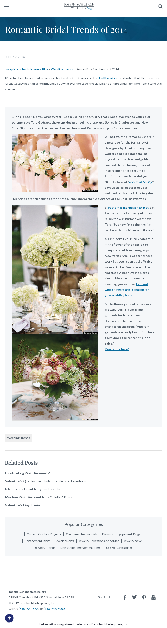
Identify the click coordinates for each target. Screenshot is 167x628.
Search (160, 6)
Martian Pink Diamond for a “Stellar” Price (38, 497)
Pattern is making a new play (128, 207)
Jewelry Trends (45, 547)
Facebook (125, 597)
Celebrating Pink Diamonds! (27, 473)
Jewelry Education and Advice (99, 541)
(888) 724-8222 (29, 608)
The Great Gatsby (140, 182)
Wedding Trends (62, 69)
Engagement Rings (37, 541)
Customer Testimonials (82, 534)
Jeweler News (64, 541)
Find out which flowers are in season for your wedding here (127, 289)
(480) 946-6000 (54, 608)
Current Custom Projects (44, 534)
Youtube (153, 597)
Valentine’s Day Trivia (22, 505)
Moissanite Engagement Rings (80, 547)
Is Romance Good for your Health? (32, 489)
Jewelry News (133, 541)
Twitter (134, 597)
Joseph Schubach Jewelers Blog (26, 69)
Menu (6, 6)
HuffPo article (109, 78)
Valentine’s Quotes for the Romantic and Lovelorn (45, 481)
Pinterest (144, 597)
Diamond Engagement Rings (121, 534)
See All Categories (119, 547)
